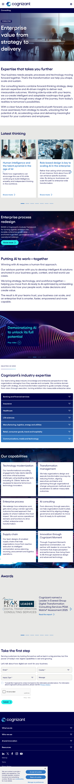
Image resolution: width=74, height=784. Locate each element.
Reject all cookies (35, 777)
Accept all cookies (36, 772)
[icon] (71, 4)
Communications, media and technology (21, 439)
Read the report (45, 614)
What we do (7, 728)
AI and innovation (9, 741)
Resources (6, 747)
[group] (37, 335)
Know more (8, 195)
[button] (71, 172)
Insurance (7, 404)
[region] (24, 775)
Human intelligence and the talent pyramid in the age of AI (17, 165)
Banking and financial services (16, 397)
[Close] (45, 768)
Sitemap (4, 758)
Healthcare (7, 411)
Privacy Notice (6, 766)
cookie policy (19, 779)
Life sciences (8, 418)
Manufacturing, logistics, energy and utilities (22, 425)
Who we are (7, 734)
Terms (4, 762)
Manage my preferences (36, 782)
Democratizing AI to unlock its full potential (22, 332)
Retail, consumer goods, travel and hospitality (22, 432)
